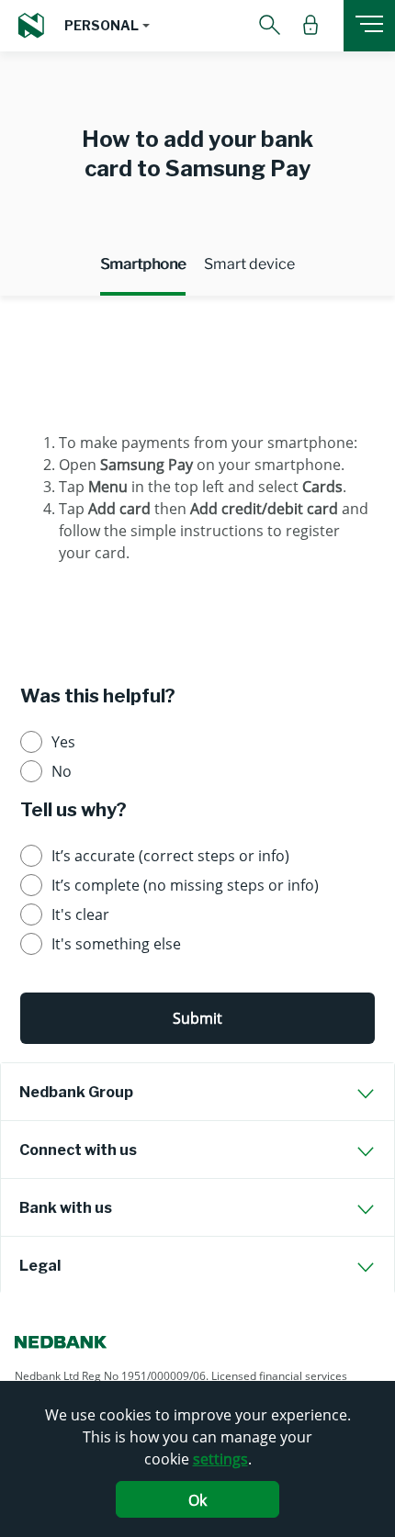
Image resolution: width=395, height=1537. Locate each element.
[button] (107, 26)
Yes (63, 742)
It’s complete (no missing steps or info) (185, 885)
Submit (197, 1018)
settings (220, 1459)
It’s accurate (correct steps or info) (170, 856)
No (61, 771)
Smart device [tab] (249, 264)
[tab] (197, 1091)
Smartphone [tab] (143, 264)
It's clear (80, 914)
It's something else (116, 944)
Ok (197, 1500)
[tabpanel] (197, 478)
